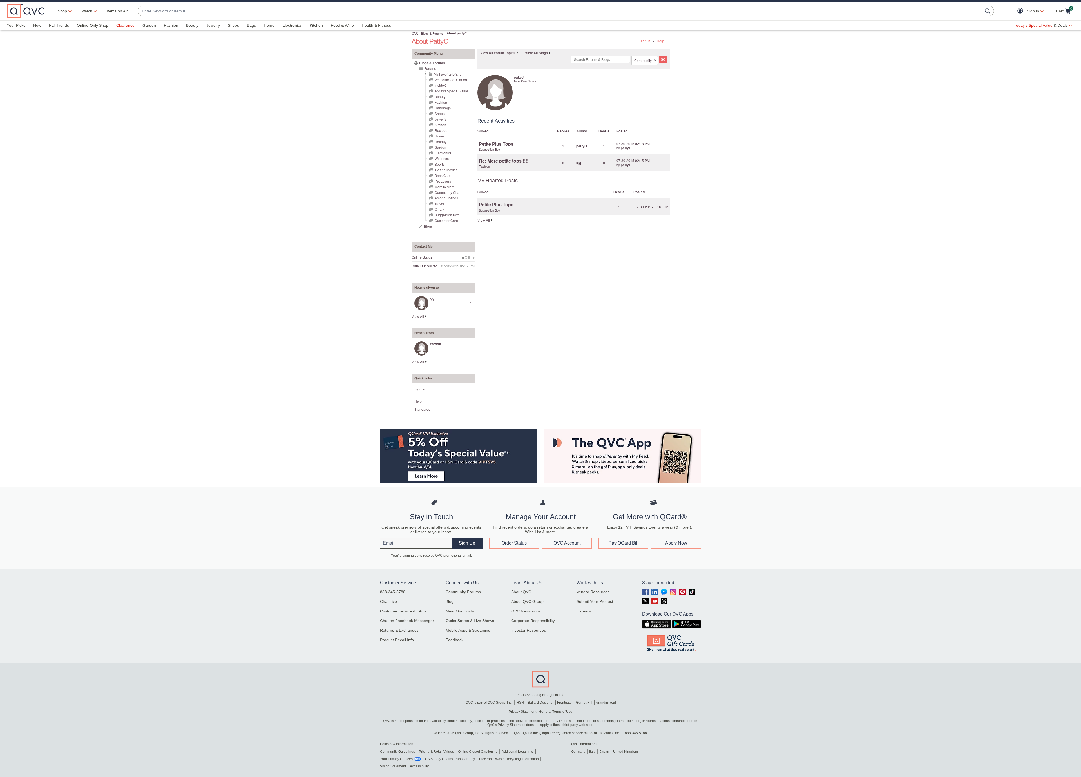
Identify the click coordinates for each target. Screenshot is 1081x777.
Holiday (440, 141)
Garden (149, 25)
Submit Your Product (595, 601)
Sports (440, 164)
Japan (604, 752)
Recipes (441, 130)
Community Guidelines (397, 752)
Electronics (292, 25)
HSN (520, 703)
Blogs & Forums (432, 33)
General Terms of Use (555, 712)
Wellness (442, 158)
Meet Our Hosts (460, 611)
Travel (439, 203)
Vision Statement (393, 766)
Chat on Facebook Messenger (407, 620)
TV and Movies (446, 169)
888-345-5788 (392, 592)
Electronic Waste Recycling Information (509, 759)
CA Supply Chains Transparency (450, 759)
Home (269, 25)
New (37, 25)
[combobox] (560, 11)
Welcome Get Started (451, 79)
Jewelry (213, 25)
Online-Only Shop (92, 25)
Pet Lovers (443, 181)
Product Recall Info (397, 640)
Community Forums (463, 592)
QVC (415, 33)
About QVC (521, 592)
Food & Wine (342, 25)
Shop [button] (62, 11)
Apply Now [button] (676, 543)
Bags (251, 25)
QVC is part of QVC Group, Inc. (489, 703)
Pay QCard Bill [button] (623, 543)
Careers (584, 611)
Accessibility (419, 766)
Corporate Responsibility (533, 620)
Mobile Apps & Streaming (468, 630)
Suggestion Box (447, 214)
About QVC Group (527, 601)
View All (418, 316)
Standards (422, 409)
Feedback (454, 640)
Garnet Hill (584, 703)
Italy (592, 752)
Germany (578, 752)
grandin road (606, 703)
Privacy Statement (522, 712)
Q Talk (439, 209)
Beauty (192, 25)
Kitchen (316, 25)
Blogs (428, 226)
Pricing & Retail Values (436, 752)
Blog (450, 601)
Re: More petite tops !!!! (503, 160)
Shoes (233, 25)
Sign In (645, 40)
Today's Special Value (451, 90)
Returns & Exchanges (399, 630)
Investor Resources (528, 630)
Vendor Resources (593, 592)
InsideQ (440, 85)
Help (660, 40)
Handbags (443, 107)
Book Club (443, 175)
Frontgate (564, 703)
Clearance (125, 25)
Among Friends (446, 198)
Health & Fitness (376, 25)
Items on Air (117, 11)
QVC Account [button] (566, 543)
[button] (1021, 11)
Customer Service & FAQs (403, 611)
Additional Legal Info (517, 752)
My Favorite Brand (448, 74)
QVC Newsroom (525, 611)
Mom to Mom (444, 186)
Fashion (171, 25)
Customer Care (446, 220)
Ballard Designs (540, 703)
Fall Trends (59, 25)
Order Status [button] (514, 543)
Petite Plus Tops (496, 144)
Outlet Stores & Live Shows (470, 620)
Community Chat (447, 192)
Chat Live (388, 601)
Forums (430, 68)
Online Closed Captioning (478, 752)
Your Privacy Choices (396, 759)
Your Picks (16, 25)
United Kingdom (625, 752)
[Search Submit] (988, 11)
